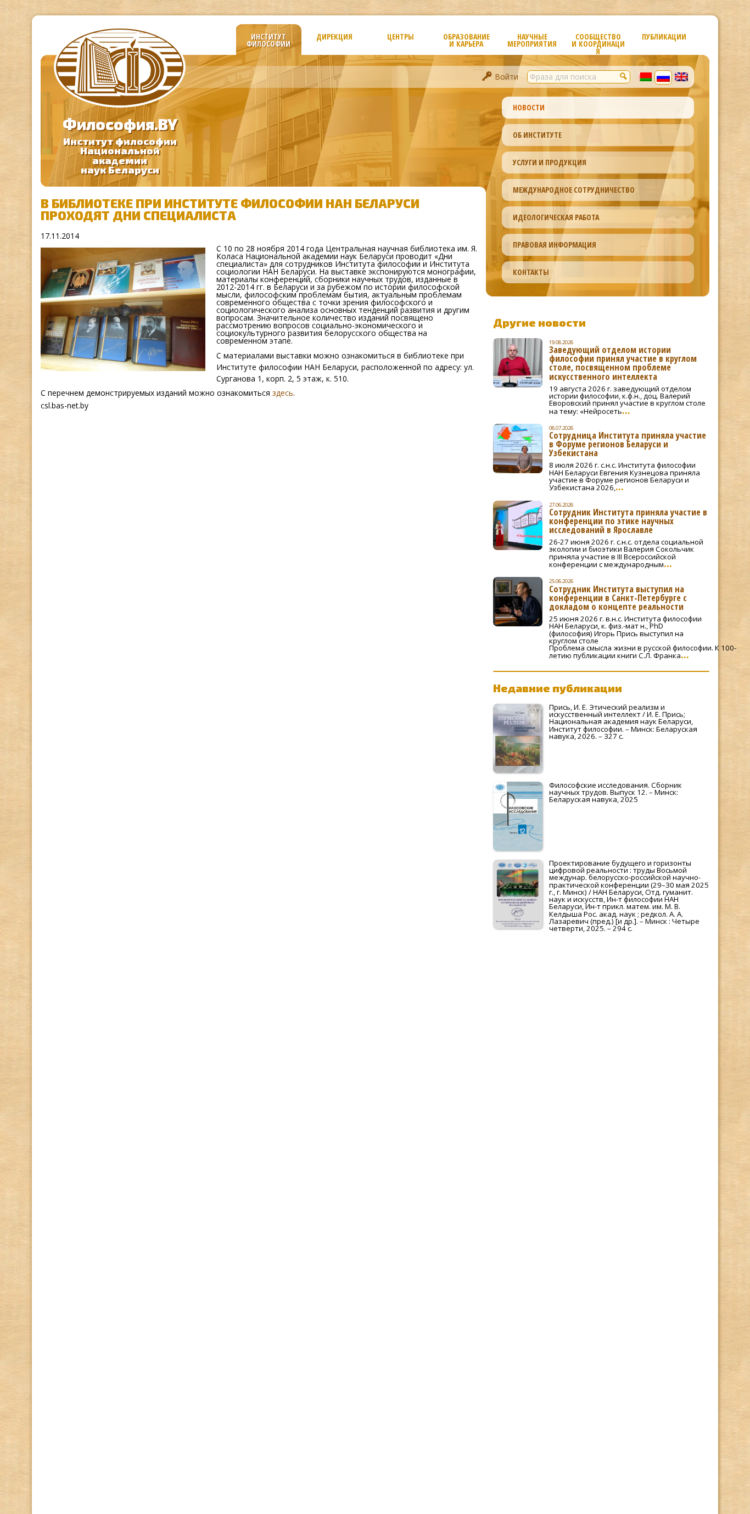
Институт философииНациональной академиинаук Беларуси (120, 156)
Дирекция (334, 36)
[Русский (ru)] (663, 79)
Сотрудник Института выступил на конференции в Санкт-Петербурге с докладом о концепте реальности (618, 598)
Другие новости (539, 322)
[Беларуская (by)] (645, 78)
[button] (624, 76)
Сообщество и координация (598, 43)
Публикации (664, 36)
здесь (282, 393)
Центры (400, 36)
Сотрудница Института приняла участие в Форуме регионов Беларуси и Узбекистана (627, 444)
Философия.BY (120, 124)
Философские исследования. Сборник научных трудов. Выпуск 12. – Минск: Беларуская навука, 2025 (615, 792)
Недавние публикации (557, 687)
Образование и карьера (466, 40)
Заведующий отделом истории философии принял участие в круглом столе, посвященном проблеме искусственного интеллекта (623, 362)
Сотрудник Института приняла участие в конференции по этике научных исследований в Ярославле (628, 521)
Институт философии (268, 40)
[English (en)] (681, 78)
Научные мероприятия (532, 40)
